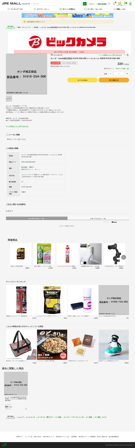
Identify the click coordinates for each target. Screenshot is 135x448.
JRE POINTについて (48, 436)
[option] (26, 74)
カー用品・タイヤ (100, 417)
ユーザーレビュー (36, 218)
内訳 (128, 68)
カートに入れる (82, 80)
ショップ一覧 (28, 436)
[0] (113, 3)
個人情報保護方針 (114, 436)
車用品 (36, 27)
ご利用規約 (73, 436)
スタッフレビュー (98, 218)
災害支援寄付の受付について (36, 22)
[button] (123, 257)
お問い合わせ (37, 436)
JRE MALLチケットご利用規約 (87, 436)
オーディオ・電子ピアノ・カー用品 (49, 417)
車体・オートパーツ (24, 27)
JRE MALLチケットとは (62, 436)
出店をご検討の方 (102, 436)
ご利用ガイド (19, 436)
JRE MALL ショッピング (10, 27)
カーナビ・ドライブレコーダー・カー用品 (78, 417)
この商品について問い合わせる (111, 55)
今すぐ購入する (114, 80)
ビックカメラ (30, 417)
